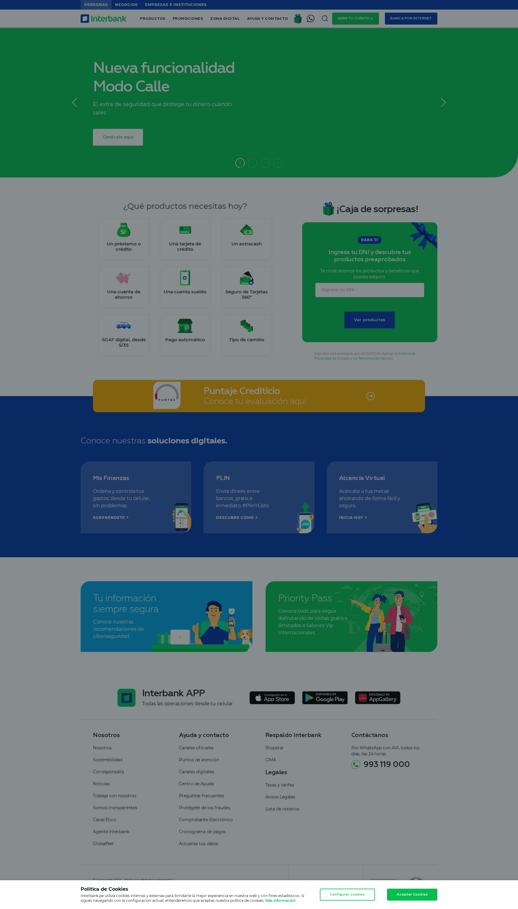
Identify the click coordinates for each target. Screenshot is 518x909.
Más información (280, 900)
